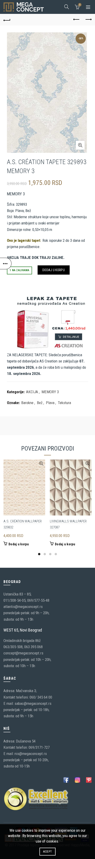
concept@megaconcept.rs (23, 653)
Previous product (76, 19)
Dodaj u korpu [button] (19, 544)
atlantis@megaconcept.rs (23, 606)
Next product (88, 19)
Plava (50, 402)
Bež (39, 402)
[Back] (7, 19)
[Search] (66, 6)
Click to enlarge (80, 145)
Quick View (41, 464)
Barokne (27, 402)
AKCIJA (32, 392)
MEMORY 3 (50, 392)
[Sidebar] (6, 263)
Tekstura (64, 402)
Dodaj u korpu (53, 270)
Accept (47, 851)
